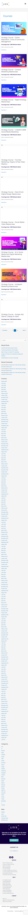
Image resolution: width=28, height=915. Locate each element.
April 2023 (3, 459)
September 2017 (4, 590)
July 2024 (3, 429)
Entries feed (3, 816)
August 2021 (4, 496)
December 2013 (4, 681)
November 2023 (4, 445)
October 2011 (4, 733)
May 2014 (3, 671)
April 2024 (3, 435)
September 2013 (4, 687)
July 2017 (3, 594)
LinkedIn (3, 774)
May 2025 (3, 409)
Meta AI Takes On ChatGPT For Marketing (10, 352)
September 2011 (4, 735)
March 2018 (3, 578)
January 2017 (4, 606)
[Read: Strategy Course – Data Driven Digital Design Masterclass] (14, 183)
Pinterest (3, 784)
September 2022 (4, 473)
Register (3, 812)
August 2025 (4, 403)
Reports (3, 786)
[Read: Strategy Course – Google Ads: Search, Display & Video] (14, 305)
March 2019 (3, 554)
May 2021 (3, 502)
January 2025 (4, 417)
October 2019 (4, 540)
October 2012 (4, 709)
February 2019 (4, 556)
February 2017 (4, 604)
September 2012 (4, 711)
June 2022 (3, 479)
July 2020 (3, 522)
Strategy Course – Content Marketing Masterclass (11, 71)
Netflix (2, 780)
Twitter (2, 798)
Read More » (4, 49)
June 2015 (3, 644)
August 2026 (4, 381)
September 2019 (4, 542)
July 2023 (3, 453)
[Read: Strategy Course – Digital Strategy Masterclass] (14, 90)
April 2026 (3, 389)
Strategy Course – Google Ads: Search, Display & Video (12, 315)
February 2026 (4, 393)
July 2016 (3, 618)
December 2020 (4, 512)
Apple (2, 752)
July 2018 (3, 570)
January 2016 (4, 630)
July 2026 (3, 383)
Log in (2, 814)
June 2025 (3, 407)
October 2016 (4, 612)
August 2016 (4, 616)
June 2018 (3, 572)
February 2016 (4, 628)
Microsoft (3, 778)
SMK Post (3, 790)
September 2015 (4, 638)
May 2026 (3, 387)
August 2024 (4, 427)
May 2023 (3, 457)
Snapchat (3, 792)
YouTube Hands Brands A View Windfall (9, 350)
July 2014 (3, 667)
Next (24, 330)
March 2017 (3, 602)
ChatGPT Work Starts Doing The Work (9, 348)
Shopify (3, 788)
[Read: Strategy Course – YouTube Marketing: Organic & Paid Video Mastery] (14, 150)
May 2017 (3, 598)
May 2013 (3, 695)
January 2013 (4, 703)
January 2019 (4, 558)
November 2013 (4, 683)
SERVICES (14, 860)
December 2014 (4, 657)
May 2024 (3, 433)
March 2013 (3, 699)
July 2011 (3, 739)
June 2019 (3, 548)
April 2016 (3, 624)
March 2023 (4, 461)
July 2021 (3, 498)
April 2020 (3, 528)
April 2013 (3, 697)
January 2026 (4, 395)
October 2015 (4, 636)
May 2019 (3, 550)
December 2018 (4, 560)
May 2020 (3, 526)
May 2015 (3, 647)
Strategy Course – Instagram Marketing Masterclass (11, 285)
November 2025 (4, 397)
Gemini (2, 764)
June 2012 (3, 717)
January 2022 (4, 490)
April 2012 (3, 721)
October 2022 (4, 471)
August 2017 (4, 592)
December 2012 (4, 705)
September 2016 (4, 614)
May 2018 (3, 574)
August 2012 (4, 713)
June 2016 (3, 620)
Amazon (3, 750)
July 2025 (3, 405)
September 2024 (4, 425)
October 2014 (4, 661)
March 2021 (3, 506)
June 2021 (3, 500)
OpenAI (2, 782)
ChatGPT (3, 754)
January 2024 (4, 441)
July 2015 (3, 642)
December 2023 (4, 443)
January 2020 (4, 534)
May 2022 (3, 481)
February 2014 (4, 677)
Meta (2, 776)
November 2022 (4, 469)
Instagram (3, 772)
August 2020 (4, 520)
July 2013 (3, 691)
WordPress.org (4, 820)
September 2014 (4, 663)
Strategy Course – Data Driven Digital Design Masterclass (12, 193)
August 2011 (3, 737)
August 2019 (4, 544)
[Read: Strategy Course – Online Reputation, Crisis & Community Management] (14, 28)
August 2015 (4, 640)
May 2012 (3, 719)
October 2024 (4, 423)
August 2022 (4, 475)
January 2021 (4, 510)
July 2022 (3, 477)
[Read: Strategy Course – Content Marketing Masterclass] (14, 60)
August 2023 (4, 451)
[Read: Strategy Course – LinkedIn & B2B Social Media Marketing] (14, 120)
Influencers (3, 770)
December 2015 (4, 632)
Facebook (3, 762)
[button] (25, 4)
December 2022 (4, 467)
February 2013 (4, 701)
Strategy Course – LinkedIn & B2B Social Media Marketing (13, 131)
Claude (2, 756)
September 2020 (4, 518)
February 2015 (4, 653)
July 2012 (3, 715)
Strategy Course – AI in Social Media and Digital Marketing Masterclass (12, 254)
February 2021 (4, 508)
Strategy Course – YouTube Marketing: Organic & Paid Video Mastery (13, 162)
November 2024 (4, 421)
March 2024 (4, 437)
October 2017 (4, 588)
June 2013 (3, 693)
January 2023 (4, 465)
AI (1, 748)
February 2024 (4, 439)
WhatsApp (3, 800)
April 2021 (3, 504)
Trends (2, 796)
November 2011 (4, 731)
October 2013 (4, 685)
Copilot (2, 760)
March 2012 (3, 723)
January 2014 (4, 679)
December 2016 (4, 608)
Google (2, 766)
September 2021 (4, 494)
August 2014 (4, 665)
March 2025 (3, 413)
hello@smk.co (15, 850)
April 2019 (3, 552)
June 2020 (3, 524)
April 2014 (3, 673)
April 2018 (3, 576)
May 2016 (3, 622)
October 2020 (4, 516)
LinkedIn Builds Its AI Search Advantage (9, 357)
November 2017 (4, 586)
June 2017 (3, 596)
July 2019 (3, 546)
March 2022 (3, 485)
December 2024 (4, 419)
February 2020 (4, 532)
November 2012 (4, 707)
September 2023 (4, 449)
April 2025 (3, 411)
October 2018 (4, 564)
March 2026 (4, 391)
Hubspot (3, 768)
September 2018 (4, 566)
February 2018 (4, 580)
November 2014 (4, 659)
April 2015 (3, 649)
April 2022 (3, 484)
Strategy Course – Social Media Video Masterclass (12, 223)
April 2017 (3, 600)
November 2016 (4, 610)
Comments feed (4, 818)
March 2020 (4, 530)
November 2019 (4, 538)
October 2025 (4, 399)
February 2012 (4, 725)
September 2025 (4, 401)
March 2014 (3, 675)
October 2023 (4, 447)
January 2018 (4, 582)
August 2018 (4, 568)
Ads (2, 746)
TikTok (2, 794)
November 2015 (4, 634)
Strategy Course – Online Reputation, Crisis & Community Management (13, 40)
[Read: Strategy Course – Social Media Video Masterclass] (14, 213)
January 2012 (4, 727)
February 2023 (4, 463)
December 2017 (4, 584)
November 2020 (4, 514)
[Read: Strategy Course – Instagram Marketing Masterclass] (14, 275)
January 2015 (4, 655)
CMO (2, 758)
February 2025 (4, 415)
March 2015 (3, 651)
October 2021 (4, 492)
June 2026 (3, 385)
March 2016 (3, 626)
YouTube (3, 804)
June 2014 (3, 669)
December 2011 (4, 729)
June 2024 (3, 431)
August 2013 (4, 689)
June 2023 (3, 455)
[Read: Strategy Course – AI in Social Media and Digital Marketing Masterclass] (14, 243)
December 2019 (4, 536)
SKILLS (14, 877)
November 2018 (4, 562)
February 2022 (4, 487)
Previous (4, 330)
